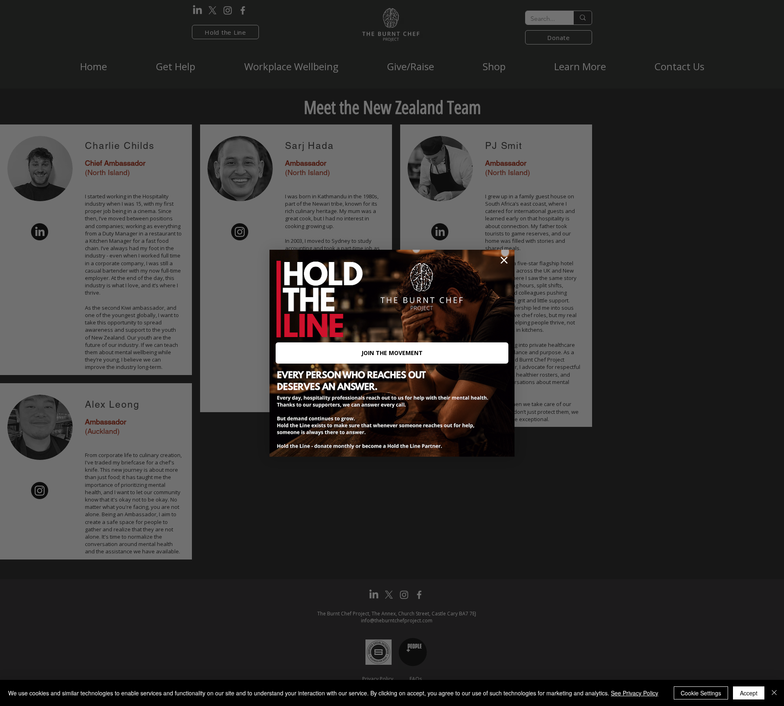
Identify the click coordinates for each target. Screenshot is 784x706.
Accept (748, 693)
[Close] (774, 692)
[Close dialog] (504, 260)
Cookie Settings (701, 693)
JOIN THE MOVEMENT (392, 353)
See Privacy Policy (634, 693)
